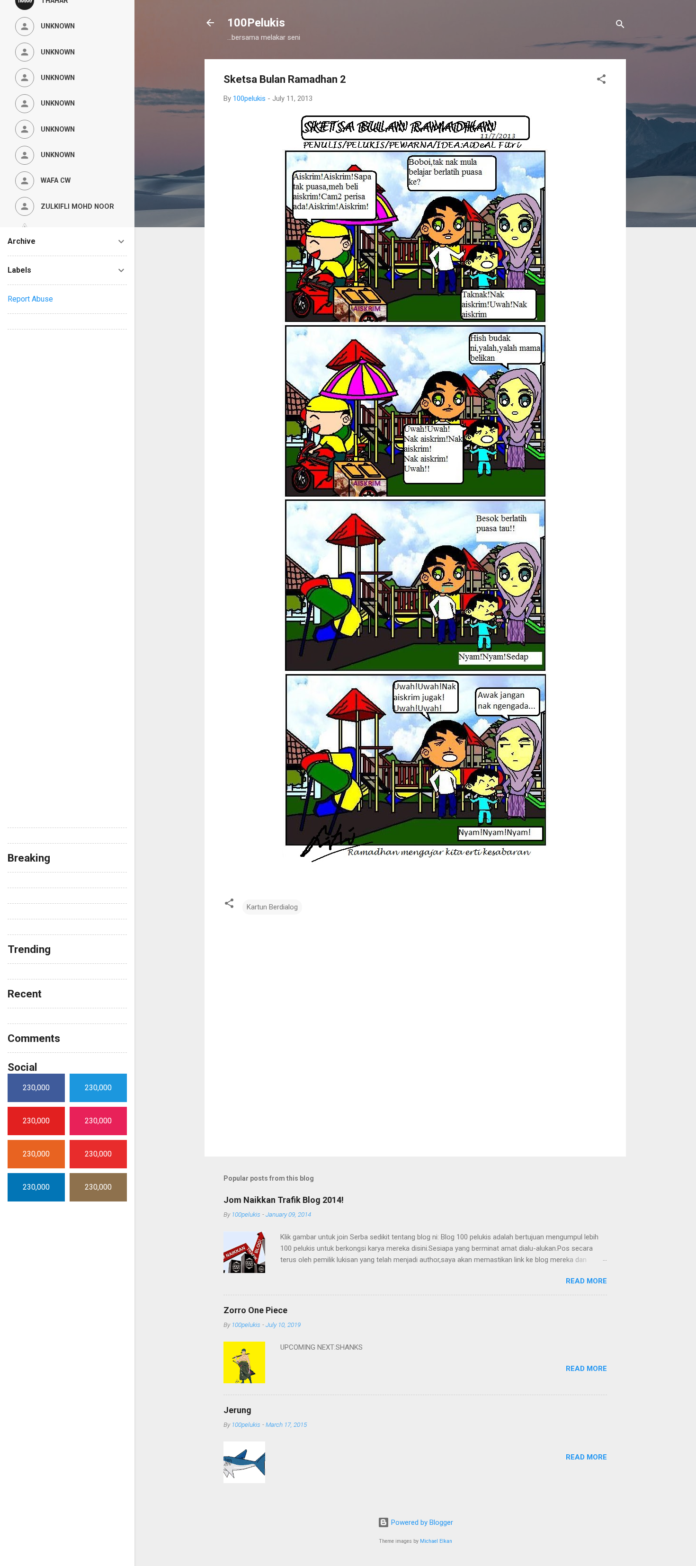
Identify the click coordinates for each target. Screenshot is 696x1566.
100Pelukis (256, 22)
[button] (601, 80)
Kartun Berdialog (272, 907)
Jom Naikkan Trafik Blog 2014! (283, 1200)
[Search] (620, 25)
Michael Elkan (436, 1541)
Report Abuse (30, 298)
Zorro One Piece (255, 1310)
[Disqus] (67, 455)
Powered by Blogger (421, 1522)
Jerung (237, 1410)
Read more (586, 1281)
